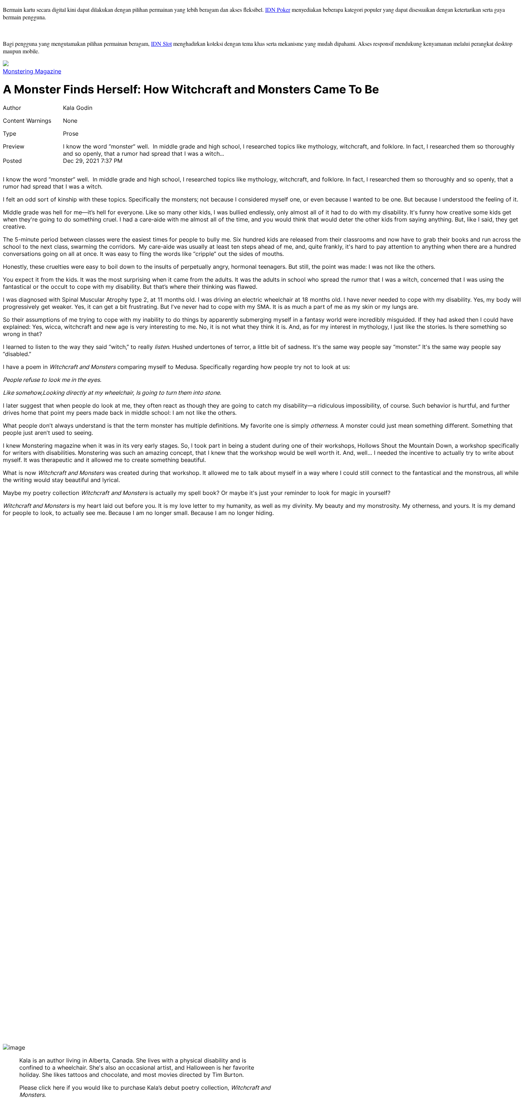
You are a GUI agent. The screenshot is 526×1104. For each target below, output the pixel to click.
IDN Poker (277, 9)
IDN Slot (161, 43)
